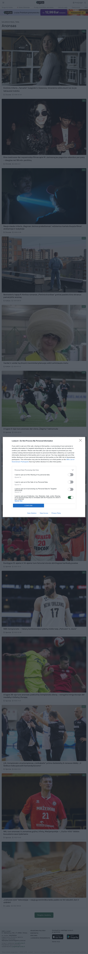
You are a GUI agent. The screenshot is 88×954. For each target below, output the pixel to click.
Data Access (44, 513)
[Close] (81, 441)
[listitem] (44, 470)
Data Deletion (31, 513)
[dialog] (44, 477)
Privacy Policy (56, 513)
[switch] (70, 474)
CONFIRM (29, 505)
